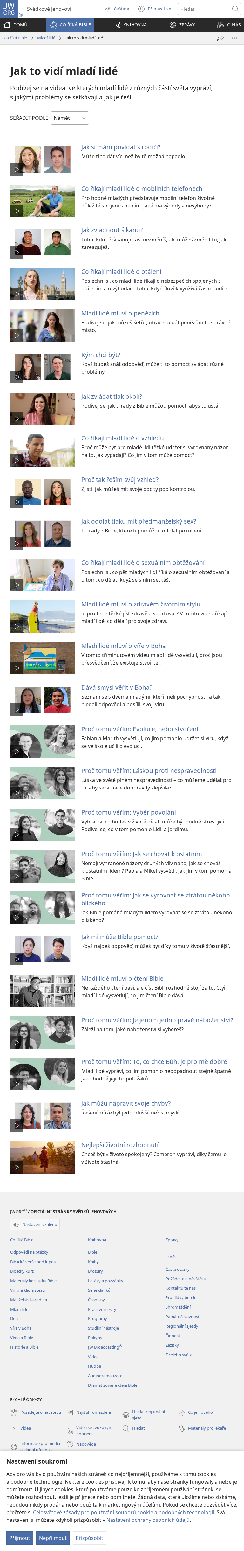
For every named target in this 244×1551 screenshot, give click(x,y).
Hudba (94, 1366)
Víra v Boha (20, 1328)
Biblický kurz (22, 1271)
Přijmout (19, 1537)
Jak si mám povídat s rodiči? (120, 147)
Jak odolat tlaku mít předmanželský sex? (138, 521)
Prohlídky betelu (181, 1297)
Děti (14, 1318)
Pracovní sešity (102, 1309)
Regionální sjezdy (182, 1326)
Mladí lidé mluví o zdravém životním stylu (140, 604)
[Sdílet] (220, 38)
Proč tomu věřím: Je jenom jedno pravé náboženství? (157, 1020)
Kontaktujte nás (181, 1288)
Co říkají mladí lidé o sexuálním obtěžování (143, 562)
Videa (93, 1356)
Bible (92, 1252)
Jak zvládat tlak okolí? (111, 396)
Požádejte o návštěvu (186, 1279)
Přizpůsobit (89, 1537)
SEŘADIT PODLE (29, 117)
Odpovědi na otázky (29, 1252)
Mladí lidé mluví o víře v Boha (123, 645)
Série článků (99, 1290)
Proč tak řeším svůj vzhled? (120, 479)
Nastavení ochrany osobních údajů (148, 1519)
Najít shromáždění (88, 1412)
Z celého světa (179, 1355)
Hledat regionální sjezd (143, 1415)
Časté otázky (178, 1269)
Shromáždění (178, 1307)
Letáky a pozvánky (105, 1280)
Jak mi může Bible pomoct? (119, 936)
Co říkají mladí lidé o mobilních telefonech (141, 188)
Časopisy (96, 1300)
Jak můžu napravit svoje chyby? (126, 1103)
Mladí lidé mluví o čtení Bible (122, 978)
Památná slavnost (183, 1316)
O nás (171, 1257)
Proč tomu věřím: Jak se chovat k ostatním (141, 854)
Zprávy (172, 1240)
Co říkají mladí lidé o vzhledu (122, 438)
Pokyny (95, 1337)
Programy (97, 1318)
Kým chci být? (100, 354)
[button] (70, 25)
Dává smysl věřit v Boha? (116, 687)
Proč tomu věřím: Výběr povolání (128, 812)
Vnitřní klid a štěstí (27, 1290)
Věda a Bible (21, 1337)
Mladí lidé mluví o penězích (120, 313)
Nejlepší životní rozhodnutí (120, 1145)
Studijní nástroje (103, 1328)
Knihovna (97, 1240)
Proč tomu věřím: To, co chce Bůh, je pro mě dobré (154, 1061)
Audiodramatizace (105, 1375)
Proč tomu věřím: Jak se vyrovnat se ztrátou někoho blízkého (155, 899)
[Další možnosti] (234, 38)
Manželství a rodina (28, 1300)
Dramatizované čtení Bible (112, 1385)
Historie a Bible (24, 1347)
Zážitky (172, 1345)
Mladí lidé (46, 38)
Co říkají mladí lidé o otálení (121, 271)
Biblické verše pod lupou (33, 1261)
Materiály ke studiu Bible (33, 1280)
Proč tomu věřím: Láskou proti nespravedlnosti (149, 770)
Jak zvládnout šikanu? (112, 230)
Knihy (93, 1261)
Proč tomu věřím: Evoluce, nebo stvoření (139, 729)
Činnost (173, 1335)
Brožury (95, 1271)
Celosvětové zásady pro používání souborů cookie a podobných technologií (123, 1512)
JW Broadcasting (105, 1347)
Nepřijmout (53, 1537)
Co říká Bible (15, 38)
